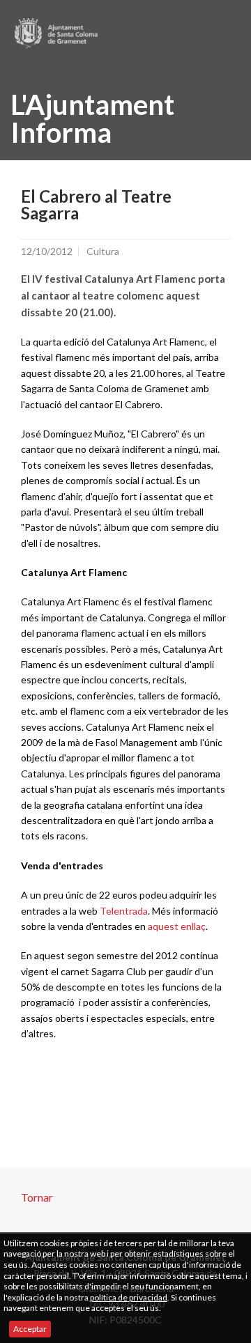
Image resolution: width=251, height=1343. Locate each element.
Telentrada (124, 911)
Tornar (37, 1197)
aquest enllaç (177, 926)
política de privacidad (128, 1297)
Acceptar (30, 1328)
